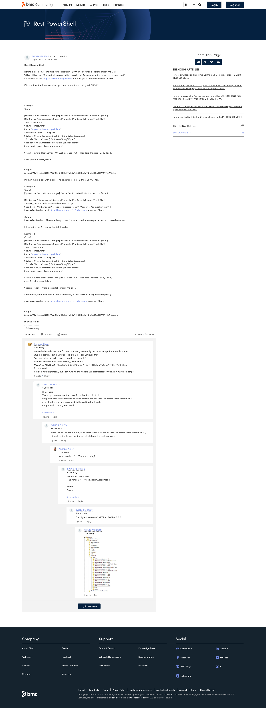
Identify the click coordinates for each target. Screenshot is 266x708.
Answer (48, 334)
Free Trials (94, 689)
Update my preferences (141, 689)
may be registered (135, 697)
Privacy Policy (119, 689)
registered (117, 697)
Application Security (165, 689)
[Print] (205, 62)
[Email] (198, 62)
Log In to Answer (89, 606)
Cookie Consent (207, 689)
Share (64, 334)
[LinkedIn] (218, 62)
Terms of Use (171, 694)
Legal (105, 689)
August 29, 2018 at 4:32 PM (44, 59)
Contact (81, 689)
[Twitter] (211, 62)
